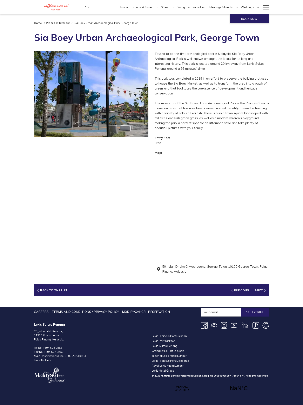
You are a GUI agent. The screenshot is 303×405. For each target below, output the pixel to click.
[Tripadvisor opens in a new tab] (214, 325)
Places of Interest (58, 23)
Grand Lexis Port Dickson (168, 350)
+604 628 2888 (52, 347)
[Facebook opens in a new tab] (204, 325)
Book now (249, 19)
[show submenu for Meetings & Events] (236, 7)
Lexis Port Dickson (163, 341)
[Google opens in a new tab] (265, 325)
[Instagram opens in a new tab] (224, 325)
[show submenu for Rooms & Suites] (156, 7)
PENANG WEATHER (210, 388)
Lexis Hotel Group (163, 370)
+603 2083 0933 (75, 356)
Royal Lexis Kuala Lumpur (168, 365)
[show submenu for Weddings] (258, 7)
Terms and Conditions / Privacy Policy (85, 312)
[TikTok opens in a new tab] (255, 325)
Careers (41, 312)
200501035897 (222, 375)
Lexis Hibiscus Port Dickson (169, 336)
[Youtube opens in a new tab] (234, 325)
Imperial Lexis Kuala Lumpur (169, 355)
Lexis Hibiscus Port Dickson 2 (170, 360)
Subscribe (255, 312)
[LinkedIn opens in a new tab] (245, 325)
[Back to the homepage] (56, 7)
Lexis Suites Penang (164, 345)
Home (38, 23)
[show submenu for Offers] (172, 7)
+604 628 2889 (53, 351)
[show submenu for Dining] (189, 7)
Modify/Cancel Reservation (146, 312)
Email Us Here (43, 360)
